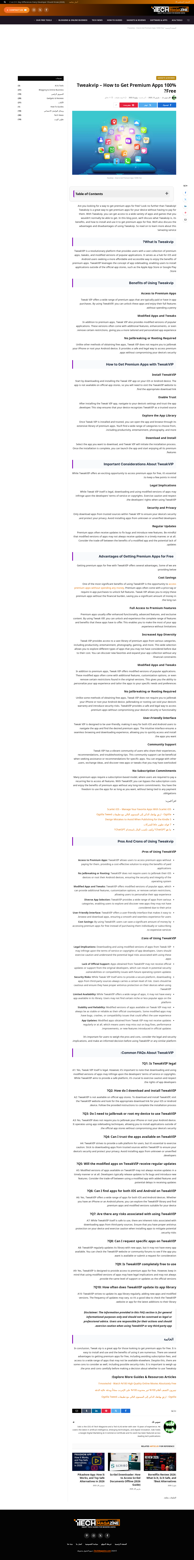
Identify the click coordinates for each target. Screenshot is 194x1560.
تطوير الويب (59, 119)
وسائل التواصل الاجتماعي (54, 111)
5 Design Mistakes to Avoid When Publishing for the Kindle (138, 819)
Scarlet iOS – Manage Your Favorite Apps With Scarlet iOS (139, 809)
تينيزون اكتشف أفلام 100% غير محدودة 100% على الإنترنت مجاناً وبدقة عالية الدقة (135, 1390)
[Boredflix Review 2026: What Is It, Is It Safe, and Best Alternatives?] (160, 1462)
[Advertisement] (97, 52)
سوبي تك (165, 97)
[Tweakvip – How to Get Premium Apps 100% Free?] (124, 174)
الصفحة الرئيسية (170, 28)
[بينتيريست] (185, 212)
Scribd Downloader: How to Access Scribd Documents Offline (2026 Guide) (125, 1479)
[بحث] (5, 2)
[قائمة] (188, 20)
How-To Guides (114, 20)
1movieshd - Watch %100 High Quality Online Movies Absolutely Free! (137, 1383)
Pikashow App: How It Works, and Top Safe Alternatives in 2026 (91, 1478)
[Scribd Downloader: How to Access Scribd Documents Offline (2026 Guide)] (124, 1462)
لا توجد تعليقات (119, 97)
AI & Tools (177, 20)
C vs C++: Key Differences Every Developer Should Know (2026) (37, 2)
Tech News (97, 20)
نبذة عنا (70, 1544)
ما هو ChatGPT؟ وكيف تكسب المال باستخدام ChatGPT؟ (142, 829)
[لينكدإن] (185, 206)
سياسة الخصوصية (91, 1544)
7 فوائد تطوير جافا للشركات (157, 824)
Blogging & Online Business (72, 20)
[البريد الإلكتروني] (185, 219)
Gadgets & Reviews (136, 20)
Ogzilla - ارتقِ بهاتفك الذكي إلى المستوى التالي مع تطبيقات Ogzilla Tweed (133, 814)
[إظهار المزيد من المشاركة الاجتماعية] (116, 105)
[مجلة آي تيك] (170, 10)
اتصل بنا (79, 1544)
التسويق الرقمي (57, 94)
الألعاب (61, 102)
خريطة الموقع (106, 1544)
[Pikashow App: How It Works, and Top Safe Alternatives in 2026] (88, 1462)
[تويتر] (185, 199)
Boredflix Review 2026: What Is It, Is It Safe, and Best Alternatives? (161, 1478)
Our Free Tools (44, 20)
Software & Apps (158, 20)
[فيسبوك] (185, 192)
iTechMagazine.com (102, 1551)
